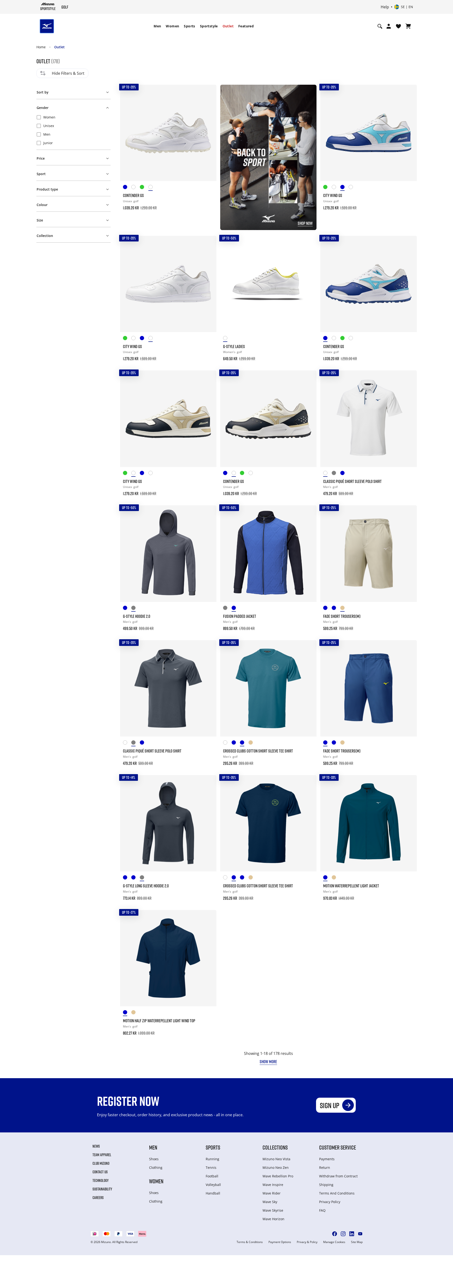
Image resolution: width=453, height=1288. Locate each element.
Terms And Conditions (337, 1193)
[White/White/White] (152, 188)
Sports (189, 26)
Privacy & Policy (307, 1242)
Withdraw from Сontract (338, 1176)
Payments (327, 1159)
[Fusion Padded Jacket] (268, 553)
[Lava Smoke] (336, 474)
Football (212, 1176)
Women (172, 26)
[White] (227, 339)
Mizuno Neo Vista (276, 1159)
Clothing (155, 1167)
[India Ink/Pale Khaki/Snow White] (135, 188)
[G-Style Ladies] (268, 284)
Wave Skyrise (273, 1210)
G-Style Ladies (234, 346)
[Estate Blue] (327, 609)
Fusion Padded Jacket (239, 616)
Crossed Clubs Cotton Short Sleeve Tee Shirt (258, 750)
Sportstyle (209, 26)
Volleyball (213, 1184)
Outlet (228, 26)
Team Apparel (102, 1154)
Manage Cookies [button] (334, 1242)
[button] (73, 91)
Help (385, 7)
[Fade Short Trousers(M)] (368, 553)
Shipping (326, 1184)
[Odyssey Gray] (135, 609)
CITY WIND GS (332, 195)
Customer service (337, 1147)
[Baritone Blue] (127, 609)
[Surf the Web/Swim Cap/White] (127, 188)
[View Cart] (408, 26)
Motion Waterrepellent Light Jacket (351, 885)
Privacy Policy (329, 1202)
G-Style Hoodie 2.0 (136, 616)
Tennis (211, 1167)
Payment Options (279, 1242)
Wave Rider (272, 1193)
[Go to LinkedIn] (351, 1233)
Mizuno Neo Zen (276, 1167)
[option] (73, 117)
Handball (213, 1193)
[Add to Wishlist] (208, 93)
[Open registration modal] (389, 26)
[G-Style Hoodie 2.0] (168, 553)
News (96, 1146)
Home (41, 47)
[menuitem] (157, 26)
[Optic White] (327, 474)
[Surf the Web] (236, 609)
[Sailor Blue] (336, 609)
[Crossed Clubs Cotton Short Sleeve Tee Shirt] (268, 688)
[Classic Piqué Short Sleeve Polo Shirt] (368, 418)
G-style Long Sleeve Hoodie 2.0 (146, 885)
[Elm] (344, 609)
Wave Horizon (273, 1219)
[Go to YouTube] (360, 1233)
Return (324, 1167)
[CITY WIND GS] (368, 133)
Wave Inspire (273, 1184)
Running (212, 1159)
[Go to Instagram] (343, 1233)
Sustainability (102, 1189)
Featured (246, 26)
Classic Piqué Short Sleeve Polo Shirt (352, 481)
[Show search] (380, 26)
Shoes (154, 1159)
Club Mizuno (101, 1163)
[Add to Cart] (208, 204)
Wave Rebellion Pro (278, 1176)
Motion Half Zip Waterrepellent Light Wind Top (159, 1020)
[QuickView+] (208, 105)
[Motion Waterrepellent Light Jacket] (368, 823)
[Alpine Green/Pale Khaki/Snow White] (144, 188)
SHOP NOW (305, 223)
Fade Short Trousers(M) (341, 616)
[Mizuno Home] (48, 6)
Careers (98, 1197)
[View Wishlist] (398, 26)
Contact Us (100, 1172)
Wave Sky (270, 1202)
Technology (101, 1180)
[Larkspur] (344, 474)
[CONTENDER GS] (168, 133)
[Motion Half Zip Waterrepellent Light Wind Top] (168, 958)
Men (157, 26)
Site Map (357, 1242)
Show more (268, 1061)
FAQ (322, 1210)
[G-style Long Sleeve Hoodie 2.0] (168, 823)
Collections (275, 1147)
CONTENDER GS (133, 195)
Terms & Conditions (250, 1242)
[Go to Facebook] (334, 1233)
